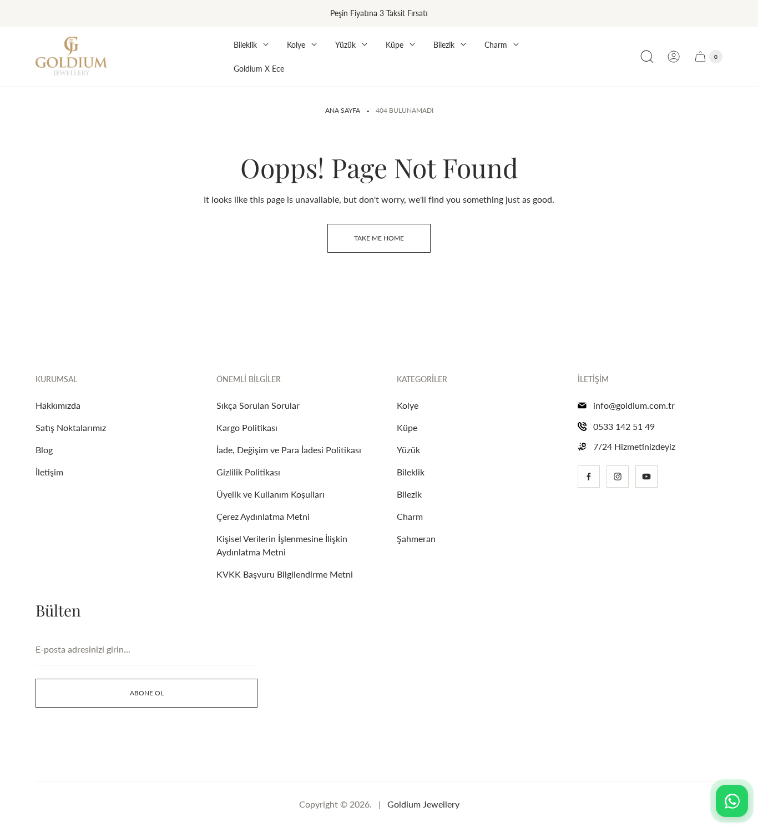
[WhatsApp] (732, 801)
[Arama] (647, 56)
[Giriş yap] (673, 56)
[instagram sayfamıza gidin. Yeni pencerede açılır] (618, 476)
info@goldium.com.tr (634, 405)
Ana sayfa (342, 110)
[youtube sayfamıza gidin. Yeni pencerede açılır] (646, 476)
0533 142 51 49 (624, 426)
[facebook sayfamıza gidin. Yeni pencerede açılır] (589, 476)
